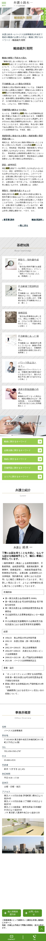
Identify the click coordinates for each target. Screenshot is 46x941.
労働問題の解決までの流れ (14, 110)
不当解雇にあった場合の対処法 (16, 84)
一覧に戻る (23, 225)
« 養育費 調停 (8, 220)
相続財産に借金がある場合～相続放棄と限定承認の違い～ (22, 137)
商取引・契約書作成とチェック (16, 191)
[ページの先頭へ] (41, 929)
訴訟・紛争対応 (9, 165)
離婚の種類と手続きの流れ (14, 58)
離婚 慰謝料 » (38, 220)
